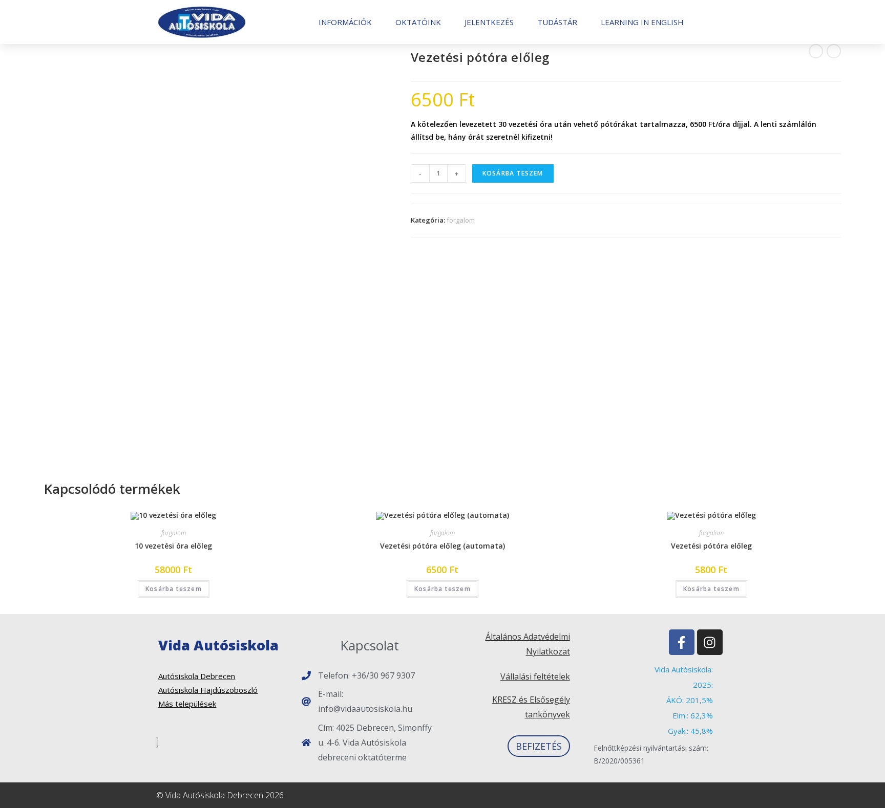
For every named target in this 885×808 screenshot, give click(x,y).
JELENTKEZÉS (489, 22)
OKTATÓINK (418, 22)
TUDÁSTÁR (557, 22)
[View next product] (834, 51)
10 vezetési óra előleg (173, 546)
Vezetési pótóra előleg (711, 546)
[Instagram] (710, 642)
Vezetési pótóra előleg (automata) (442, 546)
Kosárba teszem (512, 173)
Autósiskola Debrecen (196, 676)
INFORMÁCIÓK (345, 22)
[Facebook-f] (681, 642)
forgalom (461, 220)
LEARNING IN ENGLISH (642, 22)
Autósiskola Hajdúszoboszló (208, 690)
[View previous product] (816, 51)
